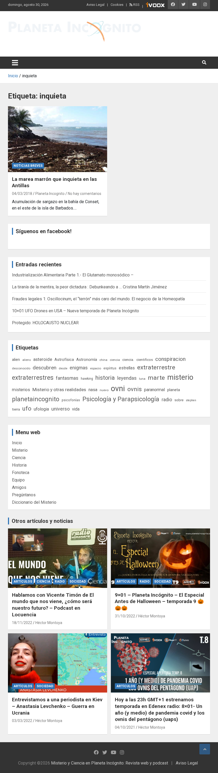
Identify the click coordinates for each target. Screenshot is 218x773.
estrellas (127, 368)
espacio (95, 368)
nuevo (104, 390)
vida (75, 409)
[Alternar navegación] (15, 63)
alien (16, 359)
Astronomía (86, 359)
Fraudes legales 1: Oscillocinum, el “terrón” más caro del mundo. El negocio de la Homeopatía (98, 298)
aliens (26, 360)
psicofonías (71, 400)
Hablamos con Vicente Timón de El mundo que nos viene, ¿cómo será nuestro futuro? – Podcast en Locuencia (53, 605)
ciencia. (128, 359)
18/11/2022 (22, 623)
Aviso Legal (95, 5)
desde (63, 368)
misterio (180, 377)
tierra (16, 409)
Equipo (18, 479)
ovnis (134, 389)
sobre (178, 400)
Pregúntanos (24, 494)
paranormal (154, 389)
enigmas (79, 367)
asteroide (42, 359)
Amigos (19, 487)
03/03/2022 (22, 721)
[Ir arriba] (204, 749)
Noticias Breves (28, 166)
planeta (173, 389)
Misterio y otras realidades (59, 389)
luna (142, 379)
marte (156, 377)
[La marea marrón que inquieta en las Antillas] (57, 139)
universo (60, 409)
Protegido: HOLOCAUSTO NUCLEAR (45, 322)
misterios (21, 389)
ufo (26, 408)
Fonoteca (20, 472)
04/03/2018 (22, 193)
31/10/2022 (125, 616)
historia (105, 377)
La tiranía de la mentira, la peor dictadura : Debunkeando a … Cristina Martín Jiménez (89, 286)
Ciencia (19, 457)
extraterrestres (32, 377)
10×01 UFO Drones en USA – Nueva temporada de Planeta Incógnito (75, 310)
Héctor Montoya (48, 623)
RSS (136, 5)
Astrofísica (64, 359)
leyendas (127, 378)
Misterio (20, 450)
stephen (191, 400)
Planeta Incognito (50, 193)
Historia (19, 465)
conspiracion (170, 359)
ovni (118, 388)
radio (167, 399)
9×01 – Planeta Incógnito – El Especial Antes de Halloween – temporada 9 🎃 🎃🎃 (159, 601)
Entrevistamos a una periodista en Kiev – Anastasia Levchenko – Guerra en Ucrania (57, 706)
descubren (44, 368)
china (103, 360)
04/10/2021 (125, 727)
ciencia (115, 360)
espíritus (109, 368)
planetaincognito (35, 399)
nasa (93, 389)
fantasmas (67, 378)
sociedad (77, 581)
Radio (60, 581)
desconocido (21, 368)
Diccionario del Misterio (34, 502)
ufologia (41, 409)
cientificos (144, 359)
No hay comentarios (84, 193)
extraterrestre (156, 367)
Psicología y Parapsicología (120, 399)
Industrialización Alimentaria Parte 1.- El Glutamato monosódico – (72, 274)
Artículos (23, 581)
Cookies (117, 5)
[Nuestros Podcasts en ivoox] (155, 5)
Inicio (17, 442)
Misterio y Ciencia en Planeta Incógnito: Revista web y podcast (67, 45)
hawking (87, 379)
